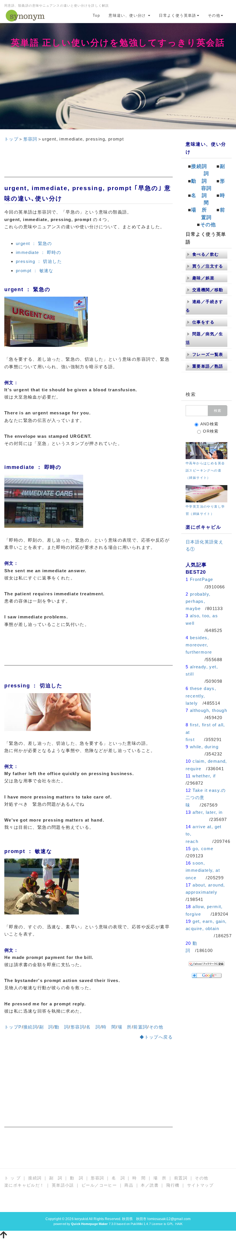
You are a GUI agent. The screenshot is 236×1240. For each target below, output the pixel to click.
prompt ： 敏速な (35, 270)
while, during (204, 746)
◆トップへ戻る (156, 1037)
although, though (208, 710)
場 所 (125, 1026)
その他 (214, 15)
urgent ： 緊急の (34, 243)
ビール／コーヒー (99, 1185)
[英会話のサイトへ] (206, 450)
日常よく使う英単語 (177, 15)
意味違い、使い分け (128, 15)
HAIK (178, 1224)
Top (96, 15)
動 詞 (62, 1026)
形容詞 (30, 138)
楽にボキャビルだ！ (24, 1185)
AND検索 (209, 424)
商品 (128, 1185)
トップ (11, 138)
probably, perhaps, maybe (198, 601)
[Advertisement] (88, 162)
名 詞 (93, 1026)
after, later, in (207, 812)
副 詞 (46, 1026)
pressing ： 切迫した (39, 261)
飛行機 (172, 1185)
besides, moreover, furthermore (199, 644)
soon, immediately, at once (203, 870)
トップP (13, 1026)
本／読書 (150, 1185)
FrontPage (201, 579)
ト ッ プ (12, 1178)
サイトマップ (200, 1185)
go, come (203, 848)
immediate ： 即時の (38, 252)
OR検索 (211, 431)
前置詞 (140, 1026)
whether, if (204, 775)
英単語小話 (63, 1185)
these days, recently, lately (201, 695)
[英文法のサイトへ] (206, 493)
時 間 (109, 1026)
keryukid (81, 1219)
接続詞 (30, 1026)
